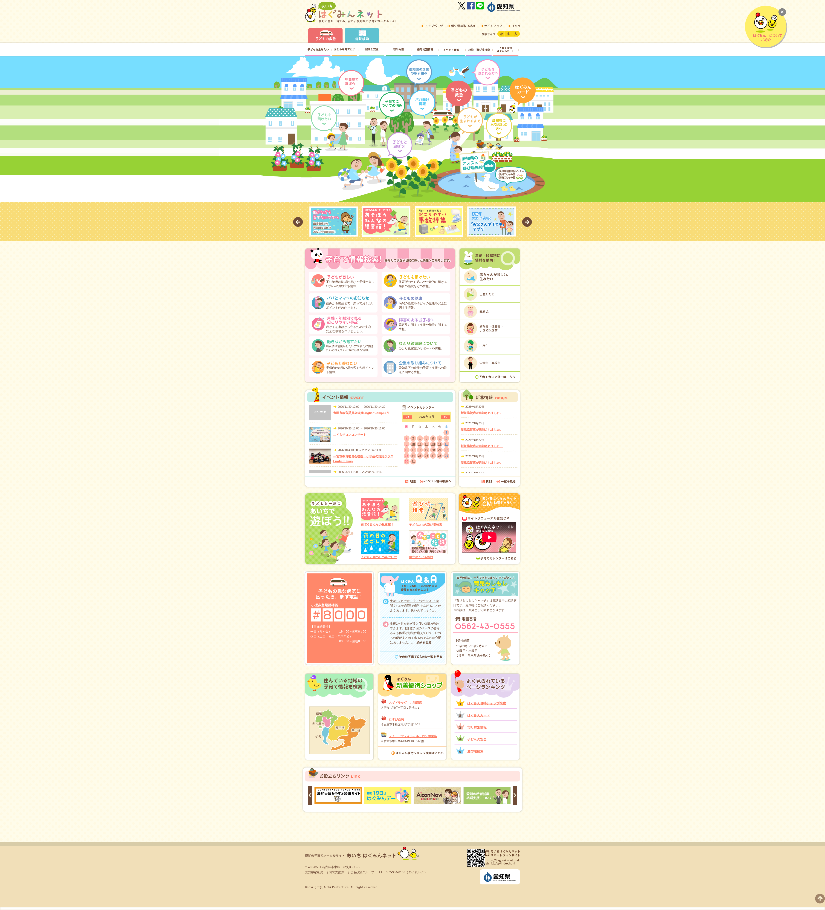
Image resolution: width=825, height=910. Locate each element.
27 (433, 455)
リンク (513, 26)
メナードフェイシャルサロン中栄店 (413, 736)
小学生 (490, 345)
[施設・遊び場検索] (479, 49)
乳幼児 (490, 311)
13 (433, 444)
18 (420, 450)
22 (446, 450)
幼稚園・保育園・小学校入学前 (490, 328)
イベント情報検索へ (435, 481)
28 (440, 455)
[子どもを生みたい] (317, 49)
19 (426, 450)
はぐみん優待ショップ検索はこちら (419, 753)
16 (406, 450)
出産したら (490, 294)
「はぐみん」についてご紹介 (766, 27)
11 (420, 444)
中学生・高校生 (490, 362)
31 (413, 461)
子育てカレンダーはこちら (495, 377)
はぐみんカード (478, 715)
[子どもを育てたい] (344, 49)
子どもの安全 (477, 739)
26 (426, 455)
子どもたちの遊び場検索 (425, 524)
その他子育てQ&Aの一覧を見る (420, 657)
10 (413, 444)
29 (446, 455)
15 (446, 444)
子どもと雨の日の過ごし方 (379, 557)
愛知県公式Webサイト (503, 7)
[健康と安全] (371, 49)
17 (413, 450)
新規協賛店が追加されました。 (482, 413)
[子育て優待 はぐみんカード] (505, 49)
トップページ (431, 26)
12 (426, 444)
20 (433, 450)
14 (440, 444)
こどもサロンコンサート (349, 434)
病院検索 (362, 35)
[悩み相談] (398, 49)
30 (406, 461)
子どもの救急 (325, 35)
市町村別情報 (477, 727)
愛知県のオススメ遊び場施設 (479, 163)
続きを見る (424, 642)
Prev (298, 222)
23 (406, 455)
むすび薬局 (396, 719)
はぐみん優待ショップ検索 (486, 703)
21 (440, 450)
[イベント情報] (452, 49)
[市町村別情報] (425, 49)
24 (413, 455)
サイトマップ (491, 26)
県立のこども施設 (421, 557)
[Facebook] (471, 5)
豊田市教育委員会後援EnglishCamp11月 (361, 413)
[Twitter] (462, 5)
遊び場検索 (475, 751)
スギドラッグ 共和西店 (405, 702)
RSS (410, 481)
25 (420, 455)
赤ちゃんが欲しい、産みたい (490, 276)
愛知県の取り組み (461, 26)
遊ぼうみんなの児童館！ (377, 524)
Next (527, 222)
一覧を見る (506, 481)
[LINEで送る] (480, 5)
